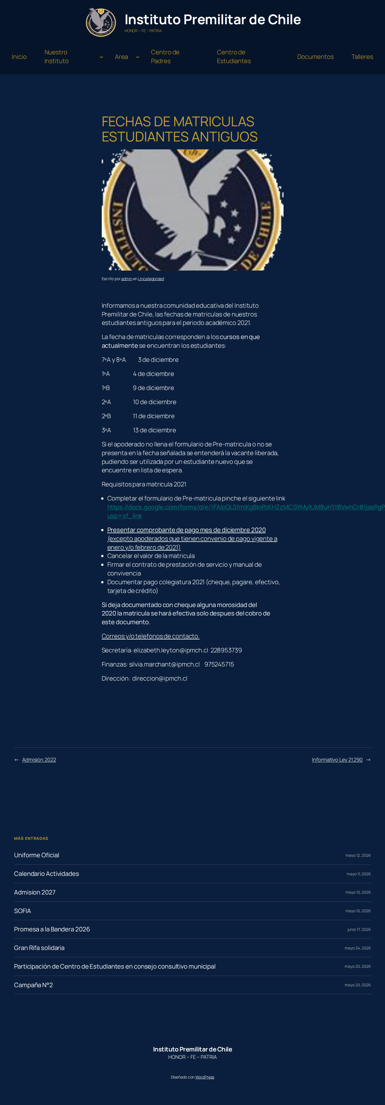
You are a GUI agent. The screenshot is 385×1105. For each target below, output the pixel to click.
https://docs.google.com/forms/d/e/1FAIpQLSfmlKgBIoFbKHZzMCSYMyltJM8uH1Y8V (226, 507)
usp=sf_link (124, 515)
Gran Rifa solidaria (39, 947)
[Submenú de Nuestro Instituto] (101, 56)
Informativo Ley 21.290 (337, 759)
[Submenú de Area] (138, 56)
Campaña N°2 (33, 985)
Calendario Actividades (46, 873)
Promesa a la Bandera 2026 (52, 929)
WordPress (204, 1077)
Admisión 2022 (39, 759)
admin (126, 278)
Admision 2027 (35, 892)
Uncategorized (151, 278)
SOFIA (22, 910)
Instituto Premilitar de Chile (213, 19)
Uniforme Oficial (36, 855)
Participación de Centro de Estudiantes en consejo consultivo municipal (115, 966)
